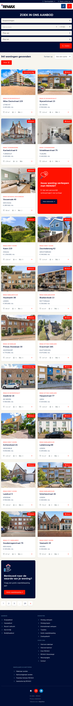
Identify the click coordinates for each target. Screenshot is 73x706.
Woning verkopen (46, 620)
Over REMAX (45, 651)
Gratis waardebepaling (13, 592)
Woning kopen (45, 623)
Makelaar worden (22, 671)
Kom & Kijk (7, 630)
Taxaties (43, 630)
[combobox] (29, 27)
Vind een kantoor (46, 648)
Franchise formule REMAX (25, 678)
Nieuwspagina (45, 658)
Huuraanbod (8, 623)
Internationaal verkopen (48, 626)
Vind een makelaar (46, 644)
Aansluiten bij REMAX (23, 681)
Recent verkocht (9, 626)
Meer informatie (48, 202)
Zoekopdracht (45, 636)
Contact (43, 661)
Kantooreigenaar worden (24, 675)
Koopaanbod (8, 620)
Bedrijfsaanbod (9, 633)
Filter (5, 63)
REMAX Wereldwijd (47, 654)
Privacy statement (35, 699)
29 (25, 603)
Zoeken (66, 46)
